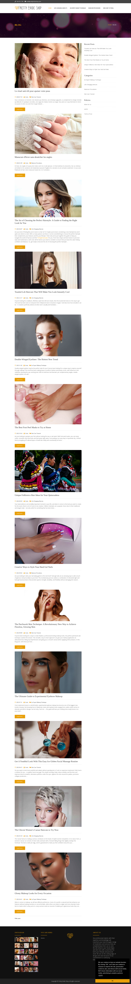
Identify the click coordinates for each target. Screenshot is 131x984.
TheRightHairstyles (42, 238)
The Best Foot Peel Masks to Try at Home (33, 427)
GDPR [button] (100, 975)
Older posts (17, 918)
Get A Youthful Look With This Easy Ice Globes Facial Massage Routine (46, 761)
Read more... (20, 109)
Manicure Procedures (94, 8)
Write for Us (87, 104)
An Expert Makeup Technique (78, 8)
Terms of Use (88, 114)
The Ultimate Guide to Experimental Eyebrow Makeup (38, 696)
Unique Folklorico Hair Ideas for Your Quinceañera (37, 495)
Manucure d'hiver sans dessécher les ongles (33, 157)
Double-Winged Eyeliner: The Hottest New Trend (36, 359)
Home (49, 8)
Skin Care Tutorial (108, 8)
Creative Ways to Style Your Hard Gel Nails (34, 567)
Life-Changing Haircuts (60, 8)
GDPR (86, 109)
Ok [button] (112, 981)
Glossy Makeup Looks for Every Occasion (33, 893)
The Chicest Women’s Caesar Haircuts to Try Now (36, 830)
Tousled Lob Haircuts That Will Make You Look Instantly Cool (42, 292)
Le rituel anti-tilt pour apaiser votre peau (32, 91)
